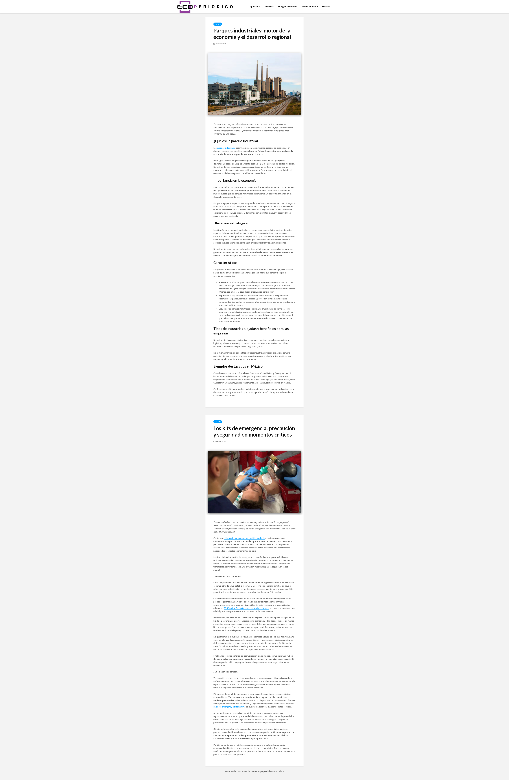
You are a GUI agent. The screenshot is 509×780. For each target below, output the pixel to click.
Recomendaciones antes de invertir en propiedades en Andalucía (254, 771)
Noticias (326, 6)
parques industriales (226, 148)
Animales (269, 6)
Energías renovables (287, 6)
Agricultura (255, 6)
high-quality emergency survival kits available (244, 538)
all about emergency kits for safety (229, 706)
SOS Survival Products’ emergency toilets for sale (246, 608)
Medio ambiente (310, 6)
